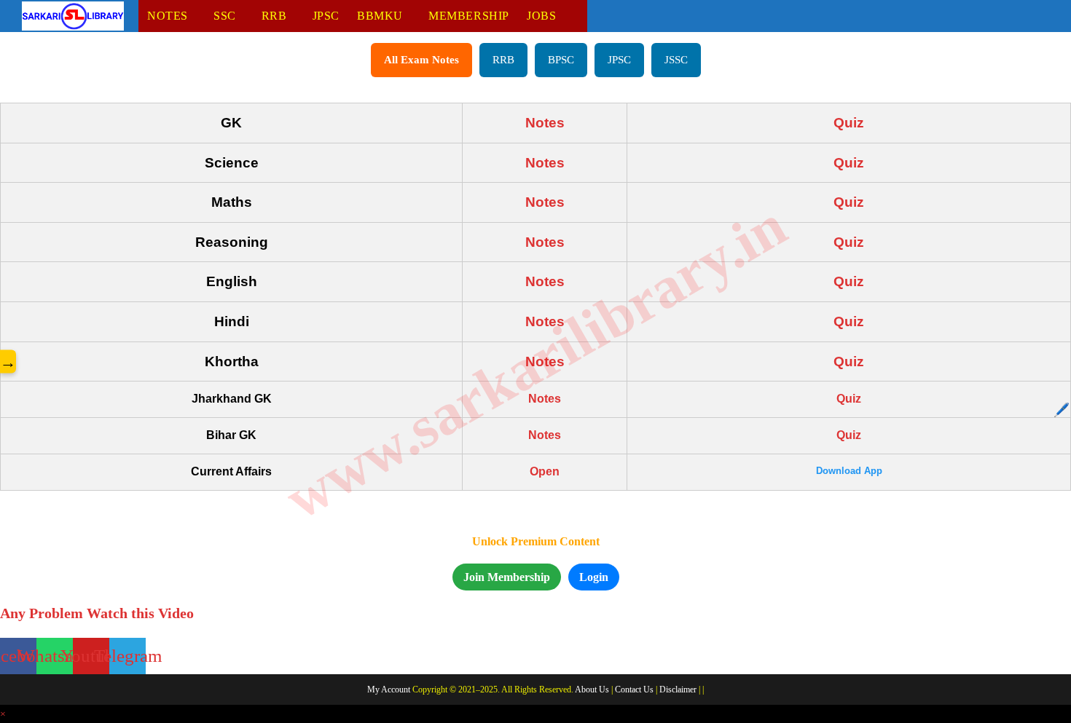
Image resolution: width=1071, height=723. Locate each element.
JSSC (676, 60)
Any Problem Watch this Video (97, 613)
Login (593, 577)
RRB (503, 60)
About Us (592, 689)
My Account (388, 689)
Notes (545, 122)
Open (545, 471)
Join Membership (506, 577)
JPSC (619, 60)
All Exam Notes (421, 60)
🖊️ (1062, 410)
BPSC (561, 60)
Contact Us (634, 689)
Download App (849, 470)
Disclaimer (678, 689)
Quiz (848, 122)
